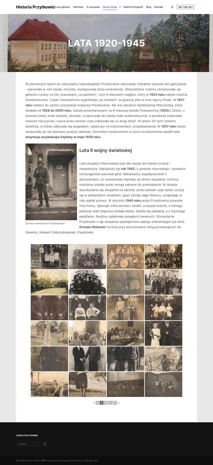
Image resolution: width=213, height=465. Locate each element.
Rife (18, 460)
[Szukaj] (172, 7)
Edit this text (185, 7)
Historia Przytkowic (31, 7)
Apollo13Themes (72, 460)
